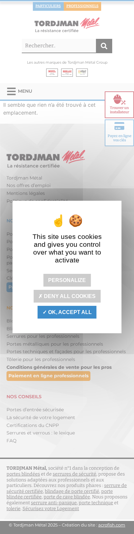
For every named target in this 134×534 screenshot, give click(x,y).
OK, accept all (69, 312)
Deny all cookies (69, 296)
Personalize (67, 280)
